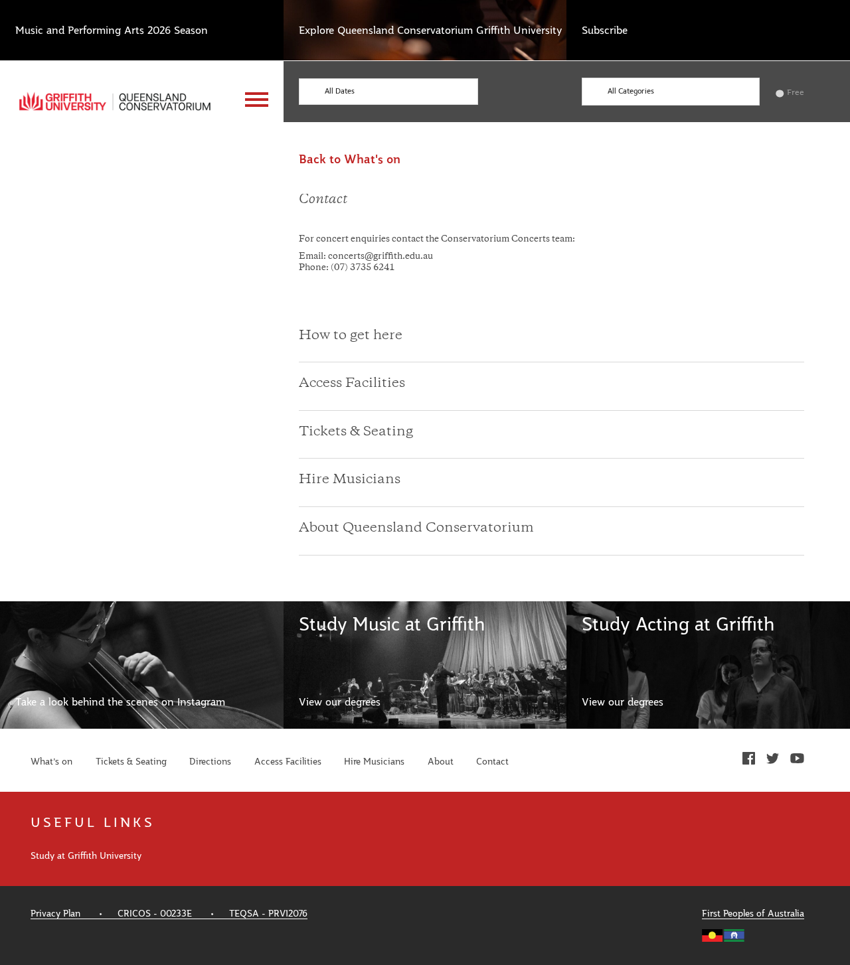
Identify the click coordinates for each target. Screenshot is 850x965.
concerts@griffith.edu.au (380, 257)
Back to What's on (349, 160)
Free (795, 92)
